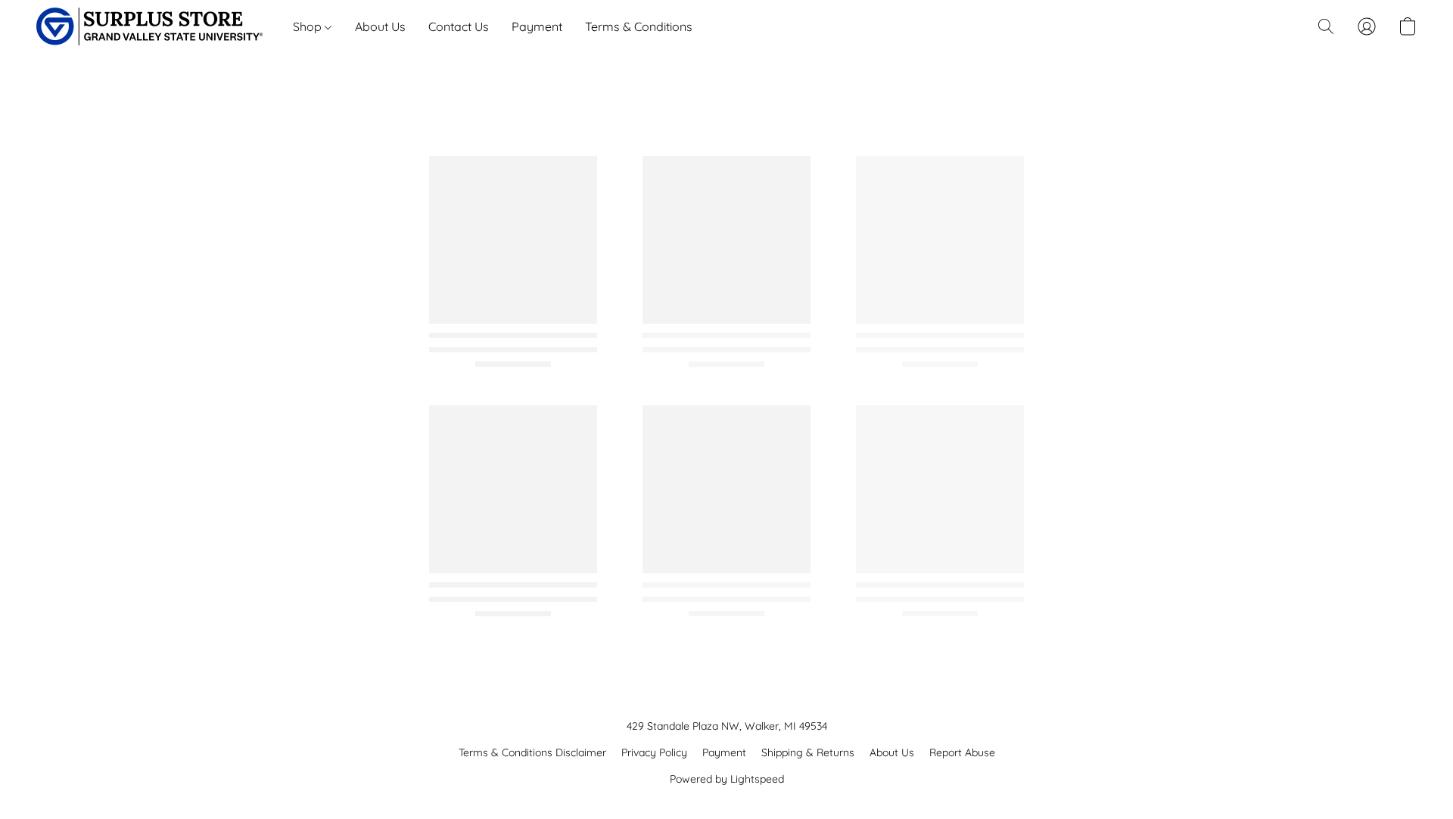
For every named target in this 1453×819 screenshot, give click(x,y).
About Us (380, 26)
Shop (309, 26)
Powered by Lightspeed (727, 779)
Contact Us (458, 26)
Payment (537, 26)
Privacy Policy (654, 752)
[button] (149, 26)
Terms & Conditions (638, 26)
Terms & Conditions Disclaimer (532, 752)
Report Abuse (962, 752)
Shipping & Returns (807, 752)
